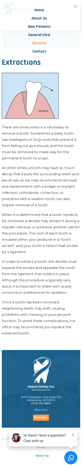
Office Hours (41, 410)
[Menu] (75, 6)
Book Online (41, 417)
